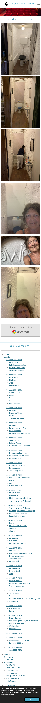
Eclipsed (12, 480)
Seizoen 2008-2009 (14, 450)
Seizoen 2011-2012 (14, 490)
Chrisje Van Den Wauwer (15, 676)
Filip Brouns (11, 681)
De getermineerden (16, 556)
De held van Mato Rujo (17, 428)
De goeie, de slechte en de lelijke (22, 511)
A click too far (14, 393)
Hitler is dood (14, 571)
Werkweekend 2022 (16, 626)
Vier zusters (14, 551)
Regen (11, 395)
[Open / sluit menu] (38, 4)
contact (7, 655)
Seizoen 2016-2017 (14, 566)
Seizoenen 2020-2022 (15, 615)
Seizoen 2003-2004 (14, 375)
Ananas (12, 483)
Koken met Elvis (15, 486)
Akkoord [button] (32, 699)
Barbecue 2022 (15, 629)
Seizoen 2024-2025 (14, 647)
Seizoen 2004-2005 (14, 390)
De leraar (12, 410)
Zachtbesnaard (15, 559)
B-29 (11, 596)
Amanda (12, 425)
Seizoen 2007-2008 (14, 438)
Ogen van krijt (14, 441)
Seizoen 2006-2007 (14, 423)
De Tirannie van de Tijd (17, 544)
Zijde (11, 383)
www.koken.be (14, 608)
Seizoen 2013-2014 (14, 520)
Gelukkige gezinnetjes (17, 365)
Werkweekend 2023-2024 (19, 640)
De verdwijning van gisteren (19, 433)
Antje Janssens (12, 670)
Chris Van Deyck (12, 678)
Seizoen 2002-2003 (14, 360)
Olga (11, 574)
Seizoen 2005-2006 (14, 408)
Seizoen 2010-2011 (14, 475)
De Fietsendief (15, 568)
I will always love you (17, 465)
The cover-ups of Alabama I (20, 501)
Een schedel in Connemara (19, 478)
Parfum (12, 611)
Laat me (12, 523)
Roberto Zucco (15, 443)
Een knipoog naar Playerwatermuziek (23, 621)
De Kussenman (15, 431)
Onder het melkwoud (17, 516)
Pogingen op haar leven (18, 453)
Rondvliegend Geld (16, 623)
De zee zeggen (15, 468)
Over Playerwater (10, 686)
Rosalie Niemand (15, 581)
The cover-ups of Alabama (19, 508)
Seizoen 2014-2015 (14, 535)
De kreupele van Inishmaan (19, 446)
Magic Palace (14, 493)
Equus (11, 398)
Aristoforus (13, 362)
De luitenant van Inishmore (19, 456)
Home (6, 354)
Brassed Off (14, 496)
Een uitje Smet (14, 403)
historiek (7, 357)
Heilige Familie (15, 458)
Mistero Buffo (14, 561)
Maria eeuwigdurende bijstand (20, 498)
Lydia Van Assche (13, 668)
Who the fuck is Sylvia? (18, 526)
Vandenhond (14, 593)
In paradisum (14, 377)
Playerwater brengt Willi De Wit (21, 553)
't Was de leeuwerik (16, 418)
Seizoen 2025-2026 (14, 650)
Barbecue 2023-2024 (17, 643)
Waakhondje (13, 601)
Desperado (13, 538)
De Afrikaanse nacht (17, 368)
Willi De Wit (10, 665)
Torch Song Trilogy (16, 471)
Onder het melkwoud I (17, 370)
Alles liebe (13, 531)
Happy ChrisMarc (16, 618)
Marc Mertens (11, 673)
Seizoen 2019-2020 (14, 606)
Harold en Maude (15, 413)
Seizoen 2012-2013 (14, 505)
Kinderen (12, 380)
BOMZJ (12, 416)
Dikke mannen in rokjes (18, 513)
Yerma (11, 401)
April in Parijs (14, 385)
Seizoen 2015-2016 (14, 548)
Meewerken (8, 660)
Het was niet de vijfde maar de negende (24, 599)
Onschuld (12, 528)
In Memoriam (9, 662)
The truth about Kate (17, 586)
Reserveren (8, 657)
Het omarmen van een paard (20, 583)
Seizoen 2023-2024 (14, 638)
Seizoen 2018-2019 (14, 591)
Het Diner (13, 541)
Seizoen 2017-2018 (14, 578)
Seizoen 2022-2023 (14, 633)
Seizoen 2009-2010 (14, 463)
